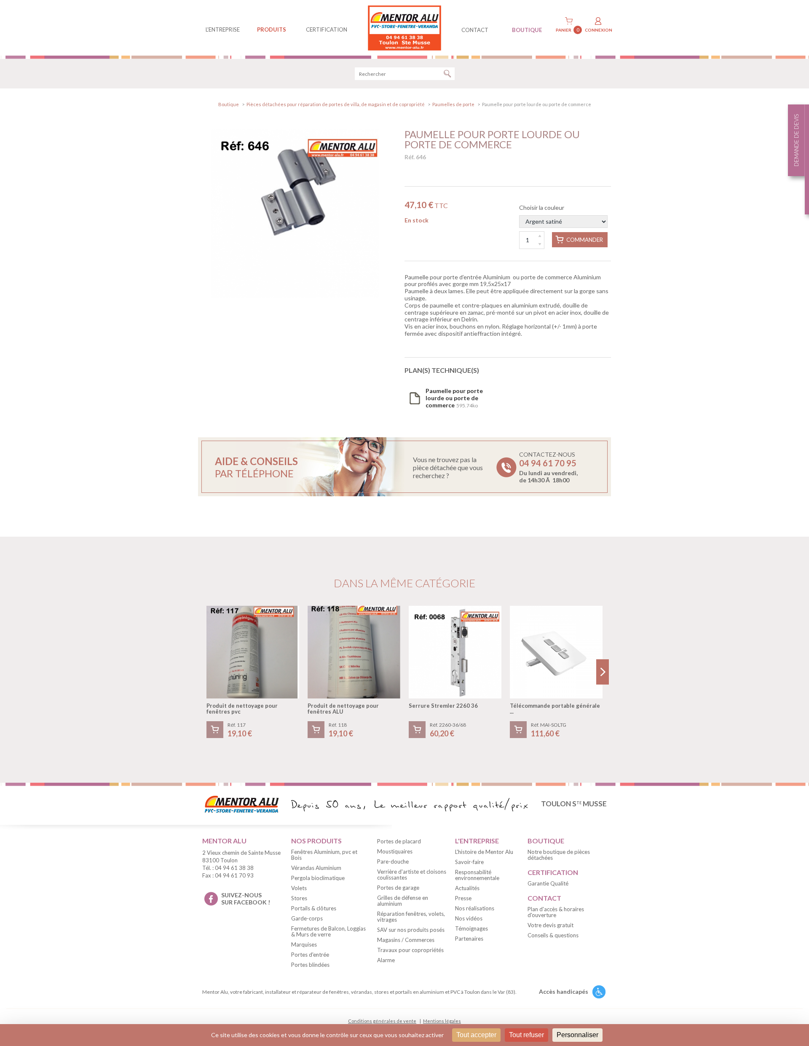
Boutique (228, 104)
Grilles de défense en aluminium (402, 900)
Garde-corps (307, 918)
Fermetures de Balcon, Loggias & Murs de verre (328, 931)
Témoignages (471, 928)
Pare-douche (393, 861)
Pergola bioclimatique (318, 878)
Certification (326, 29)
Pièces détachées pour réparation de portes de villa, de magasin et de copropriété (335, 104)
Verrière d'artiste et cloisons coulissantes (411, 874)
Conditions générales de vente (382, 1021)
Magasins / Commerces (405, 939)
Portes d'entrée (310, 954)
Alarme (386, 960)
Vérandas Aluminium (316, 867)
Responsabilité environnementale (477, 875)
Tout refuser (526, 1034)
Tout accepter (476, 1034)
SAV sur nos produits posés (411, 929)
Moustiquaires (395, 851)
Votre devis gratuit (550, 925)
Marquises (304, 944)
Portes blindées (310, 964)
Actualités (467, 888)
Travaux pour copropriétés (410, 950)
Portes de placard (399, 841)
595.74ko (454, 398)
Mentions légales (442, 1021)
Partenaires (469, 938)
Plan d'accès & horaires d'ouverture (556, 912)
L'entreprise (223, 29)
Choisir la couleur (541, 207)
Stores (299, 898)
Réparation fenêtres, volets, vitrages (411, 916)
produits (271, 29)
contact (474, 30)
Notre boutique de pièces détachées (559, 854)
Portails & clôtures (313, 908)
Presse (463, 898)
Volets (299, 888)
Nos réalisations (474, 908)
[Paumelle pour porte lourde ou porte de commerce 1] (295, 213)
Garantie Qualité (548, 883)
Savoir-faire (469, 862)
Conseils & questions (553, 935)
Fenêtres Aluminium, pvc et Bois (324, 854)
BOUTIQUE (527, 30)
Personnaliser (577, 1034)
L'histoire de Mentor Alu (484, 851)
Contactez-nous (548, 467)
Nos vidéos (468, 918)
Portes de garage (398, 887)
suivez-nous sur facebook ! (245, 898)
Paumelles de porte (453, 104)
